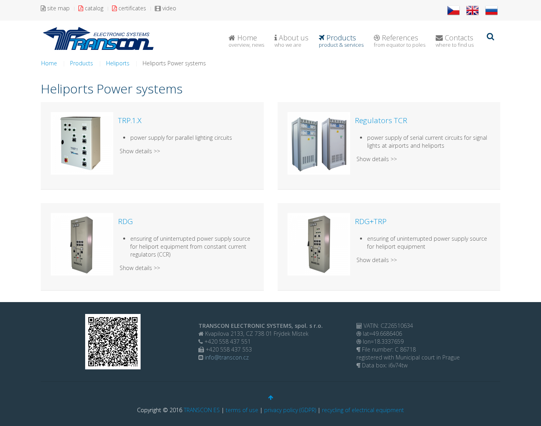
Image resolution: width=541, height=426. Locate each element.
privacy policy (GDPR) (290, 410)
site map (58, 8)
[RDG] (82, 243)
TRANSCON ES (202, 410)
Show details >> (140, 151)
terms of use (242, 410)
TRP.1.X (129, 120)
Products (341, 40)
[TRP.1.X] (82, 142)
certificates (131, 8)
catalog (93, 8)
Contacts (455, 40)
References (399, 40)
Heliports (118, 63)
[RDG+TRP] (319, 243)
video (168, 8)
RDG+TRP (371, 221)
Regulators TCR (381, 120)
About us (291, 40)
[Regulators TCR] (319, 142)
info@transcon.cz (226, 357)
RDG (125, 221)
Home (246, 40)
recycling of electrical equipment (363, 410)
